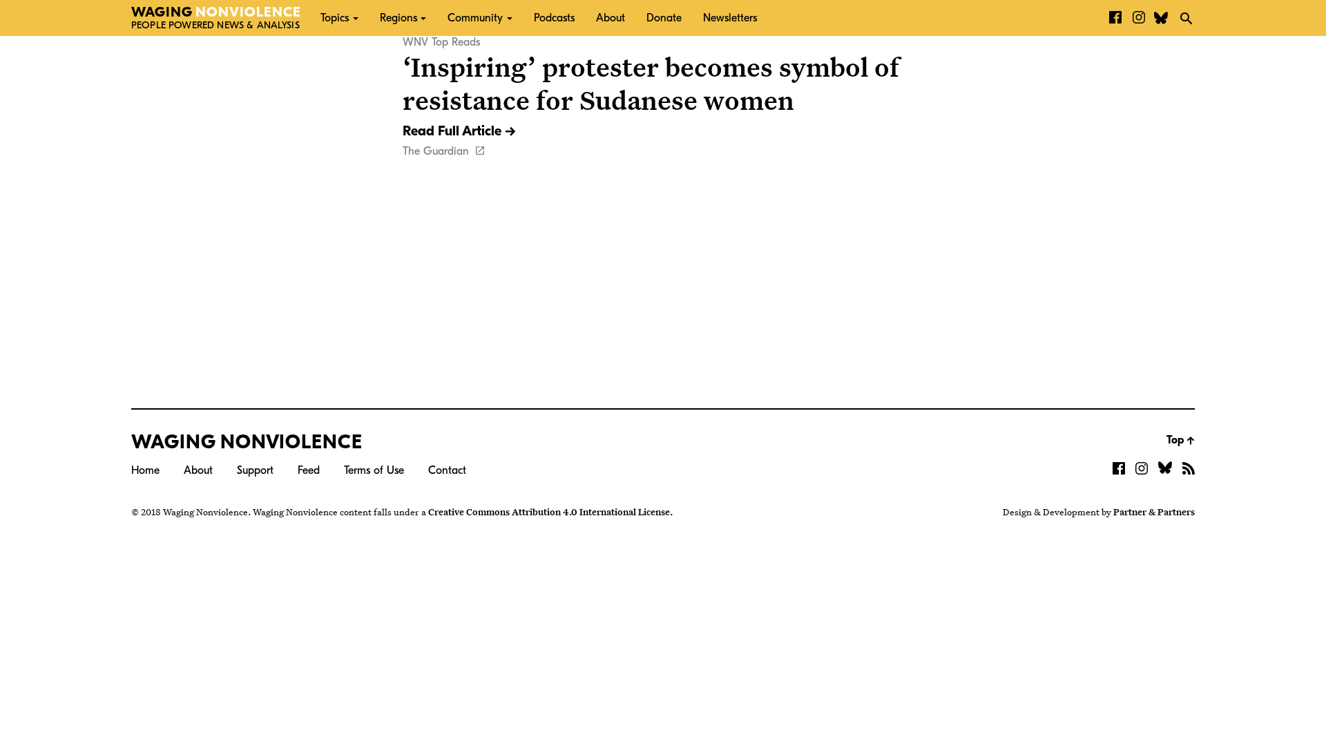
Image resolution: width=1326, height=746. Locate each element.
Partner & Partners (1154, 512)
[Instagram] (1139, 18)
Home (145, 470)
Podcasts (554, 18)
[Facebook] (1115, 18)
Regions (398, 18)
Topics (334, 18)
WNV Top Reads (441, 42)
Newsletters (730, 18)
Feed (309, 470)
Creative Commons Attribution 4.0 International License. (550, 512)
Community (475, 18)
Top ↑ (1180, 440)
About (610, 18)
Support (255, 470)
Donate (664, 18)
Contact (447, 470)
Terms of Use (374, 470)
